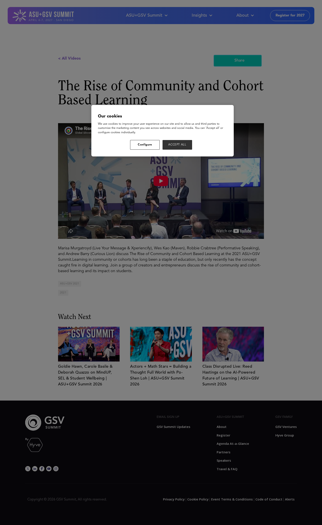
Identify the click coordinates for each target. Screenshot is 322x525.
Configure (145, 144)
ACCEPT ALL (177, 144)
